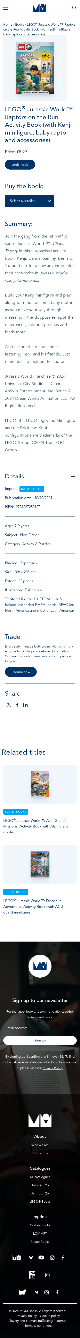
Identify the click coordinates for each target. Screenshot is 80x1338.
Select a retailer (22, 201)
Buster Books (40, 1242)
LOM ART (40, 1233)
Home (7, 24)
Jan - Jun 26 (40, 1193)
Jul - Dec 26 (40, 1185)
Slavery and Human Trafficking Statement (38, 1321)
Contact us (40, 1153)
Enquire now (20, 672)
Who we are (40, 1145)
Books (19, 24)
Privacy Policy (53, 1068)
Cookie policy (50, 1316)
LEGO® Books (40, 1201)
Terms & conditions (38, 1325)
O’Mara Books (40, 1225)
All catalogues (40, 1177)
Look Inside (20, 164)
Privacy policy (27, 1316)
